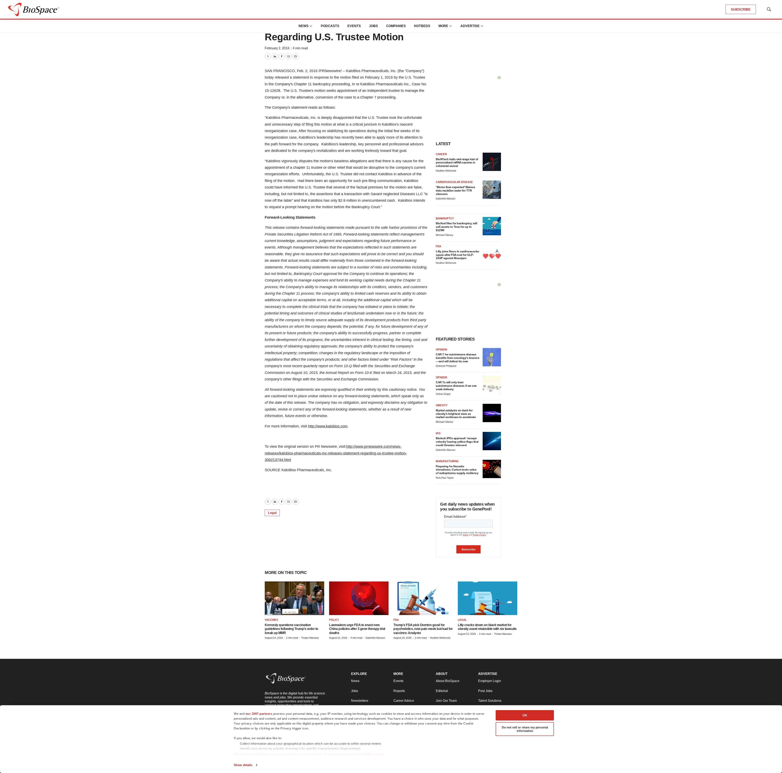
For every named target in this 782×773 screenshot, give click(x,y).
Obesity (442, 405)
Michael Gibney (444, 235)
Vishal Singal (443, 394)
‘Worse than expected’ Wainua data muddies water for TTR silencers (455, 190)
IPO (438, 433)
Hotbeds (422, 26)
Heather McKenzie (446, 170)
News (304, 26)
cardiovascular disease (454, 182)
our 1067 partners (259, 713)
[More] (311, 26)
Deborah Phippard (446, 366)
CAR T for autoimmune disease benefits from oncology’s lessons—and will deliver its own (457, 358)
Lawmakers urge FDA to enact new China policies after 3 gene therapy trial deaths (357, 628)
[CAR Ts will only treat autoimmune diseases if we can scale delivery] (492, 385)
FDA (438, 246)
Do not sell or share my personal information (525, 729)
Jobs (373, 26)
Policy (334, 619)
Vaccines (271, 619)
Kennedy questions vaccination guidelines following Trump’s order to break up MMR (291, 628)
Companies (396, 26)
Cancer (441, 154)
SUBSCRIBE (741, 9)
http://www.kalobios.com (327, 426)
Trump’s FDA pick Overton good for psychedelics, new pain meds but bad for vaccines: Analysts (423, 628)
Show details (243, 765)
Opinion (441, 349)
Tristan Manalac (310, 637)
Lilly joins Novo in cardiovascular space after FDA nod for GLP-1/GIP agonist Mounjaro (457, 255)
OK (525, 715)
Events (354, 26)
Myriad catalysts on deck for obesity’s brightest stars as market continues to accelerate (456, 414)
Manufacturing (447, 461)
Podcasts (330, 26)
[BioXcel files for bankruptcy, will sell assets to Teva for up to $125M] (492, 226)
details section (373, 754)
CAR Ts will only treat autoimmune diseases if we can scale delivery (456, 386)
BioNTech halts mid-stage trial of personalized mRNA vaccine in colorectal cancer (457, 163)
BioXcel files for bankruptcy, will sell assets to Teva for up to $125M (456, 227)
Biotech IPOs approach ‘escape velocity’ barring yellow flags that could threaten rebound (457, 442)
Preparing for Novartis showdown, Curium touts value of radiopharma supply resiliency (457, 470)
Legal (272, 513)
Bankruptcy (445, 218)
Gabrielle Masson (445, 198)
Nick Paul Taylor (445, 477)
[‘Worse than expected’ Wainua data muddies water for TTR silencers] (492, 190)
